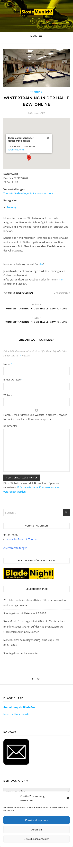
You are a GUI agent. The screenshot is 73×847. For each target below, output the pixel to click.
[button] (68, 798)
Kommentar (10, 426)
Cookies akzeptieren (36, 820)
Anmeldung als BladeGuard (20, 707)
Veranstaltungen (16, 149)
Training (36, 91)
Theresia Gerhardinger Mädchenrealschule (28, 193)
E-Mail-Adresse (13, 379)
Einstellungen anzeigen (36, 838)
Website (8, 395)
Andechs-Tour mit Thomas (22, 539)
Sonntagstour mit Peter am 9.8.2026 (24, 613)
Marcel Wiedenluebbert (20, 292)
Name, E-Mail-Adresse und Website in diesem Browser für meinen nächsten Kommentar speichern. (35, 417)
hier (41, 264)
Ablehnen (36, 829)
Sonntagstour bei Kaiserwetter (21, 653)
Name (7, 364)
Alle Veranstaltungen (15, 548)
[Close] (48, 138)
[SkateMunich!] (36, 12)
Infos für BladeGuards (16, 714)
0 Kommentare (62, 292)
